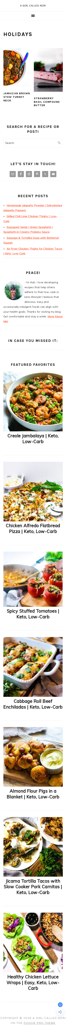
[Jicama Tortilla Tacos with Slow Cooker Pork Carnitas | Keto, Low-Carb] (33, 875)
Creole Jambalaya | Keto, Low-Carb (33, 438)
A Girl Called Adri (33, 5)
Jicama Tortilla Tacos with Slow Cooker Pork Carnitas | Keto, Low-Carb (33, 886)
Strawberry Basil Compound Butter (47, 102)
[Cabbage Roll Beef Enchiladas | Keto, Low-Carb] (33, 695)
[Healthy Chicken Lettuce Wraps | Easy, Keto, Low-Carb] (33, 971)
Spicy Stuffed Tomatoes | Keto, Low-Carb (33, 614)
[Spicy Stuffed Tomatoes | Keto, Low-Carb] (33, 605)
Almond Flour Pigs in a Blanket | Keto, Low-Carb (33, 794)
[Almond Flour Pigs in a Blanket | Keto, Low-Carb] (33, 785)
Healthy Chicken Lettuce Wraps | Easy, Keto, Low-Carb (33, 982)
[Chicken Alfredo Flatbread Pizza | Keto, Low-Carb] (33, 520)
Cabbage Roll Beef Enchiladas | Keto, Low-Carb (33, 704)
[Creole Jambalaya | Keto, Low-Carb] (33, 430)
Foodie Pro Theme (40, 1023)
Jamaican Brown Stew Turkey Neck (16, 97)
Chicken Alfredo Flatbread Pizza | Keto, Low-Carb (33, 528)
